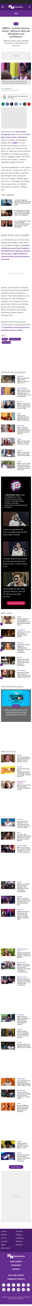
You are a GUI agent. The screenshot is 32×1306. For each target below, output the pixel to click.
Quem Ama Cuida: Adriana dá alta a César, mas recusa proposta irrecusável (23, 662)
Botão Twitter (18, 1286)
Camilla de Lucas (8, 134)
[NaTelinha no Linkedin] (13, 1289)
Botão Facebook (13, 1286)
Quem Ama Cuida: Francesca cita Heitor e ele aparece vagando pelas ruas (23, 675)
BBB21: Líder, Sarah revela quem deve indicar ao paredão (23, 453)
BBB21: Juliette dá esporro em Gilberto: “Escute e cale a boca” (23, 380)
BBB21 (15, 143)
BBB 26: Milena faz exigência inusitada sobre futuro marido (24, 1046)
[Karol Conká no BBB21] (8, 464)
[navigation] (2, 6)
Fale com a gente (16, 1275)
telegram (16, 105)
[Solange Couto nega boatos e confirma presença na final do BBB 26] (8, 952)
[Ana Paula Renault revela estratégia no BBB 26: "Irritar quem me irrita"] (8, 758)
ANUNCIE (16, 1269)
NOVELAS (4, 1235)
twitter (11, 105)
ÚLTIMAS (4, 1231)
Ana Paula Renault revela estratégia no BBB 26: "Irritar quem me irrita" (24, 759)
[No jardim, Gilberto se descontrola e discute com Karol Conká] (8, 428)
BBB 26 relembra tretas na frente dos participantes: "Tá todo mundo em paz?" (24, 902)
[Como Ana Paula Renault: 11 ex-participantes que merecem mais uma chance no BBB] (8, 822)
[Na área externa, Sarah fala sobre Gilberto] (8, 416)
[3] (8, 646)
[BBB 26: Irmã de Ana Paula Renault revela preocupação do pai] (8, 784)
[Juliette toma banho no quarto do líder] (8, 379)
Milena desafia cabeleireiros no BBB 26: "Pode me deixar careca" (23, 1145)
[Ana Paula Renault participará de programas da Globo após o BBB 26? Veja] (8, 1082)
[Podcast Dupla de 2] (18, 1289)
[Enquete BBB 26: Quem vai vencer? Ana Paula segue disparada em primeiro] (8, 1106)
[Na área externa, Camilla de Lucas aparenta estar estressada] (8, 391)
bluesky (20, 105)
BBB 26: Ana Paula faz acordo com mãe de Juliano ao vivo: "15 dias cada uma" (24, 850)
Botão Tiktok (3, 1286)
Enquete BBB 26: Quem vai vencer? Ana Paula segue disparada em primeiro (23, 1108)
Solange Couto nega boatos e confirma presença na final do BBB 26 (24, 955)
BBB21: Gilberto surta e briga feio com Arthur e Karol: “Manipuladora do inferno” (23, 430)
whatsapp (3, 105)
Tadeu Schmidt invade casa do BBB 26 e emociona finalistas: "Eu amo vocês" (23, 1095)
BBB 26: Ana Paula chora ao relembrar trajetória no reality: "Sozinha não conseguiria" (24, 982)
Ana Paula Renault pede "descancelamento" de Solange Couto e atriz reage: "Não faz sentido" (24, 772)
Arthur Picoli (11, 137)
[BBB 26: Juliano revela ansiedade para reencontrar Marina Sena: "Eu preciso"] (8, 1032)
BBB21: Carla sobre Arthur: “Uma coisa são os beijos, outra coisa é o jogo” (23, 406)
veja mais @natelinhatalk (16, 603)
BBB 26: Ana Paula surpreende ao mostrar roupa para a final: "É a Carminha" (24, 1158)
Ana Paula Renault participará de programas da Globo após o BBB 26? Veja (24, 1083)
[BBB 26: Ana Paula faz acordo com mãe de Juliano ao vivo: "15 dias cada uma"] (8, 848)
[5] (8, 673)
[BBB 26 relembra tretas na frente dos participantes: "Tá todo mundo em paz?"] (8, 899)
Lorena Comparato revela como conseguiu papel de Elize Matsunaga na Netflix (15, 532)
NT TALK (3, 1238)
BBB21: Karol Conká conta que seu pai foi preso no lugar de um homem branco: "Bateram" (24, 467)
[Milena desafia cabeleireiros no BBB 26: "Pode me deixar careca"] (8, 1144)
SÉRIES (3, 1245)
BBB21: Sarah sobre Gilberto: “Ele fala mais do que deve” (23, 442)
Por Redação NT (6, 88)
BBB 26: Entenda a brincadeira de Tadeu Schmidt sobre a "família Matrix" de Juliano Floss (23, 915)
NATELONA (19, 1245)
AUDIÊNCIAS (20, 1238)
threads (24, 105)
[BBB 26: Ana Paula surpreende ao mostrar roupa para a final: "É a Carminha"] (8, 1156)
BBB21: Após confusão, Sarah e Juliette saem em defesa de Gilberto (23, 418)
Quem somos (16, 1261)
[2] (8, 633)
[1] (8, 620)
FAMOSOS (19, 1235)
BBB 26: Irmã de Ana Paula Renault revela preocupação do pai (24, 787)
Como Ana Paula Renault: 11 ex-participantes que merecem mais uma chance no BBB (24, 824)
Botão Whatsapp (8, 1286)
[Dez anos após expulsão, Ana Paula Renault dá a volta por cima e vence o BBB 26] (8, 835)
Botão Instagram (23, 1286)
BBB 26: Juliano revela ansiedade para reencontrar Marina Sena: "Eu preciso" (23, 1034)
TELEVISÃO (19, 1231)
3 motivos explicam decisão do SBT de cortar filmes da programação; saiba (22, 202)
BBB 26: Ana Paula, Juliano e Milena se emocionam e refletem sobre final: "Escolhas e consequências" (24, 968)
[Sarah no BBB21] (8, 453)
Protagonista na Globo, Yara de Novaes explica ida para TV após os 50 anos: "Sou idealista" (22, 213)
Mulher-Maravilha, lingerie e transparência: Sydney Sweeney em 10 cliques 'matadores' (24, 648)
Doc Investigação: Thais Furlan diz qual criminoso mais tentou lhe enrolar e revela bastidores (22, 224)
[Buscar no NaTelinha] (29, 7)
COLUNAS (4, 1241)
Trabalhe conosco (16, 1279)
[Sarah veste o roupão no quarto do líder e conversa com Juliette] (8, 441)
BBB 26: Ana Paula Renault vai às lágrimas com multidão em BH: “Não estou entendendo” (23, 887)
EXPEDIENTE (16, 1265)
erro (29, 104)
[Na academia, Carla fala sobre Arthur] (8, 404)
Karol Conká (21, 131)
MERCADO (19, 1241)
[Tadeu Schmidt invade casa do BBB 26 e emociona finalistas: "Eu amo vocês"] (8, 1093)
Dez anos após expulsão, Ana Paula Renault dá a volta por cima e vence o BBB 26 (24, 837)
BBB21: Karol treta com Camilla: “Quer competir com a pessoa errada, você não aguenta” (23, 393)
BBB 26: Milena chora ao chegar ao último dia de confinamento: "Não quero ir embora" (23, 1020)
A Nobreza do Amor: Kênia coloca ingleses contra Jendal (24, 634)
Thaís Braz (22, 137)
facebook (7, 105)
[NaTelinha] (15, 7)
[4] (8, 660)
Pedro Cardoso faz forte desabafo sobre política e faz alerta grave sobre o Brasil (24, 622)
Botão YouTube (28, 1286)
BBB (16, 13)
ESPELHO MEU (5, 1248)
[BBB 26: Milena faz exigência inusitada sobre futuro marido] (8, 1045)
